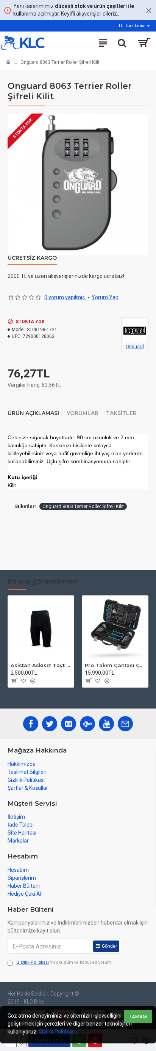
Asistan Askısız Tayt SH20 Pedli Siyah (41, 665)
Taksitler (121, 413)
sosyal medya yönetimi (135, 998)
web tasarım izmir (99, 998)
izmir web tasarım (115, 998)
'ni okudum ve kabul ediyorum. (64, 962)
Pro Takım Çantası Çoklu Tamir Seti (115, 665)
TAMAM (138, 1016)
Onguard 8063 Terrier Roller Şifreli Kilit (83, 506)
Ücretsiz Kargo (32, 258)
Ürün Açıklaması (33, 413)
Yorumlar (82, 413)
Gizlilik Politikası (57, 1032)
